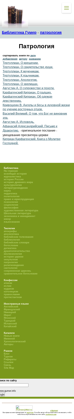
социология (11, 204)
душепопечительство (17, 251)
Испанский (10, 323)
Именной (9, 338)
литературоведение (16, 187)
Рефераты (10, 359)
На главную (11, 170)
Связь (7, 365)
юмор (7, 219)
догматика (10, 248)
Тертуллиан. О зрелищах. (20, 84)
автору (23, 58)
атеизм (8, 283)
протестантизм (13, 297)
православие (12, 294)
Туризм (8, 356)
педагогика (10, 193)
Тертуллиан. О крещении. (21, 62)
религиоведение (14, 265)
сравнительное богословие (20, 273)
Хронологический (15, 341)
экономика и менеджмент (19, 216)
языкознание (12, 221)
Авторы (8, 344)
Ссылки (8, 362)
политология (12, 196)
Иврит (7, 315)
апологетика (11, 234)
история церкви (13, 256)
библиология (12, 239)
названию (35, 58)
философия (11, 207)
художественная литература (21, 210)
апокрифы (10, 231)
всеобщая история (15, 173)
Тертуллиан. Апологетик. (20, 79)
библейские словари (16, 242)
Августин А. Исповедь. (18, 121)
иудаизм (9, 288)
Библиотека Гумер (19, 32)
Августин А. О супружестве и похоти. (28, 88)
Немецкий (10, 312)
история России (14, 179)
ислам (7, 285)
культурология (13, 185)
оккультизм (11, 259)
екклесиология (13, 253)
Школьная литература (17, 213)
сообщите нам (51, 414)
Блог (6, 353)
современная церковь (17, 270)
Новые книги (12, 335)
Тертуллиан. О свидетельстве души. (28, 67)
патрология (51, 32)
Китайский (10, 326)
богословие (11, 245)
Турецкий (9, 320)
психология (11, 202)
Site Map (9, 367)
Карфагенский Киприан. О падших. (27, 92)
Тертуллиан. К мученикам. (21, 71)
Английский (11, 306)
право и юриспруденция (19, 199)
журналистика (12, 176)
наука (7, 190)
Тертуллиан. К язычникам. (21, 75)
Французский (12, 309)
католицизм (11, 291)
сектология (10, 268)
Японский (10, 317)
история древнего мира (18, 182)
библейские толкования (18, 236)
